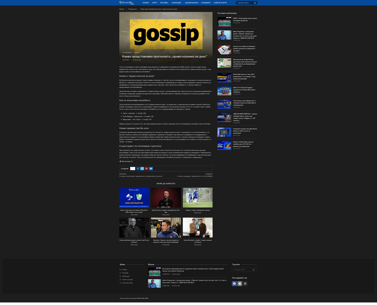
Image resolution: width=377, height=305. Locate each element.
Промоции (176, 3)
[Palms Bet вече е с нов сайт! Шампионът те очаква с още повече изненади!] (224, 77)
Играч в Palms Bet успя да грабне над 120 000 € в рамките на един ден (243, 144)
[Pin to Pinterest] (146, 168)
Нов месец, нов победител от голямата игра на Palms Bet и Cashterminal (244, 103)
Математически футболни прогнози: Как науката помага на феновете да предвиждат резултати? (245, 62)
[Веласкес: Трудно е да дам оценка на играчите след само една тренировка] (166, 227)
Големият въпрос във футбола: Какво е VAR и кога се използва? (245, 131)
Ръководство (132, 9)
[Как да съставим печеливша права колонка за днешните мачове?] (224, 49)
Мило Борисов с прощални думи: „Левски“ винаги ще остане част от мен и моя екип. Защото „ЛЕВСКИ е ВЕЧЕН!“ (245, 35)
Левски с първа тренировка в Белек (198, 210)
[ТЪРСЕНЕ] (255, 3)
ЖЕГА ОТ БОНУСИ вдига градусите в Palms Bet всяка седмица (244, 90)
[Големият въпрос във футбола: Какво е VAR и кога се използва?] (224, 132)
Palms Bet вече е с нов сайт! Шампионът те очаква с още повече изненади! (244, 76)
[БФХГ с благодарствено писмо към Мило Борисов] (224, 21)
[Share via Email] (151, 168)
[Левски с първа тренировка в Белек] (198, 197)
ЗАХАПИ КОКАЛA (191, 3)
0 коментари (176, 274)
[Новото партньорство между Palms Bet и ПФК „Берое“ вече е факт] (134, 197)
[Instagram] (245, 283)
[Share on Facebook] (138, 168)
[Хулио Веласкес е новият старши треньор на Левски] (198, 227)
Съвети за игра (220, 3)
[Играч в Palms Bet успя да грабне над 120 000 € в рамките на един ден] (224, 145)
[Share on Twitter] (142, 168)
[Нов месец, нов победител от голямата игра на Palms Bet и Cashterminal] (224, 104)
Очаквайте (206, 3)
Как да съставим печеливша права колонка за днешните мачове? (244, 48)
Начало (121, 9)
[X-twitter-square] (239, 283)
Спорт (154, 3)
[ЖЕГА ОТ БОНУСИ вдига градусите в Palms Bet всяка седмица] (224, 91)
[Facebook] (234, 283)
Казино (146, 3)
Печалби (164, 3)
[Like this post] (133, 168)
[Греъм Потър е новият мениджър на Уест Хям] (166, 197)
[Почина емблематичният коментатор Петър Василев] (134, 227)
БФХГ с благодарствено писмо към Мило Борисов (245, 19)
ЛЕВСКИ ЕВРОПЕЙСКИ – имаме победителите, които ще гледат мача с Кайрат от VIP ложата (245, 117)
